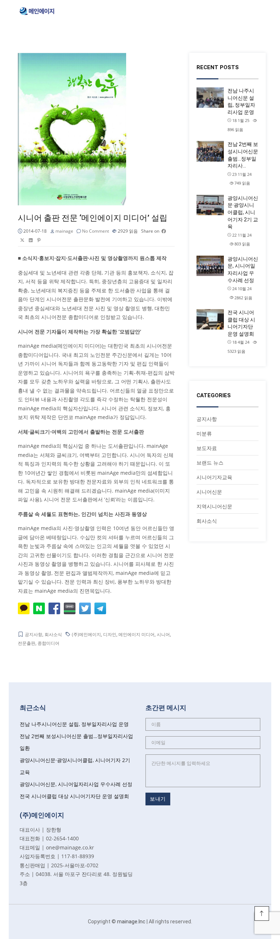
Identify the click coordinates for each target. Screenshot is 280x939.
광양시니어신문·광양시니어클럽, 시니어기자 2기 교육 (243, 212)
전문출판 (26, 643)
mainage (64, 231)
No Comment (95, 231)
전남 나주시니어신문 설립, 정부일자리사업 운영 (241, 101)
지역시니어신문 (214, 506)
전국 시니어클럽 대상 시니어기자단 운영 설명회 (241, 323)
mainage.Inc (131, 921)
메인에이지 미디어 (136, 634)
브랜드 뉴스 (210, 462)
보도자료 (207, 448)
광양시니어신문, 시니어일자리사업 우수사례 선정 (243, 269)
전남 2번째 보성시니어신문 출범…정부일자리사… (243, 155)
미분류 (204, 433)
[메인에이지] (37, 10)
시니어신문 (209, 491)
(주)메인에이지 (86, 634)
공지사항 (33, 634)
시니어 (163, 634)
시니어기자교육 (214, 477)
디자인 (109, 634)
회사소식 (53, 634)
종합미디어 (48, 643)
